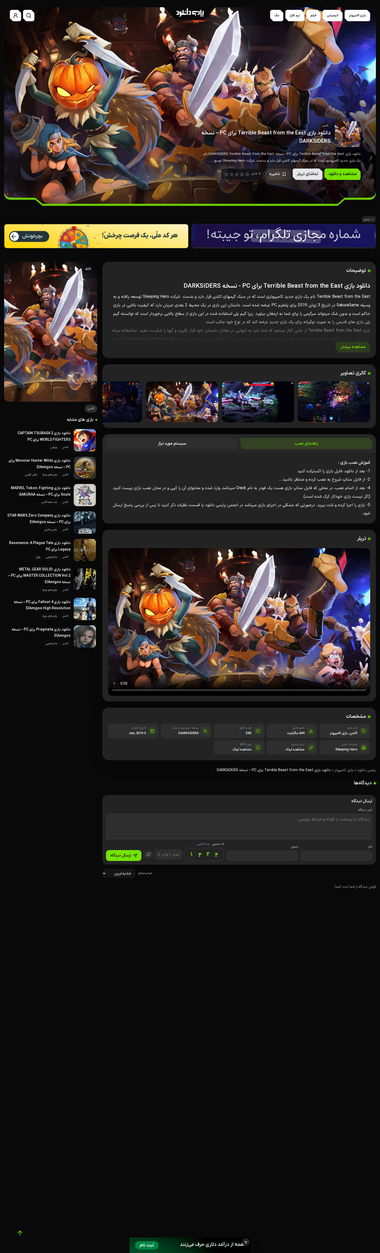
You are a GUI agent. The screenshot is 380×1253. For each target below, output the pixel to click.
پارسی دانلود (366, 770)
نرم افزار (295, 15)
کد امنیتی (210, 844)
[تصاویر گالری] (239, 402)
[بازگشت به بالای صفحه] (20, 1233)
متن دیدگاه (365, 810)
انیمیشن (332, 15)
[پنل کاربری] (15, 15)
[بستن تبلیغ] (245, 1242)
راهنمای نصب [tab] (306, 443)
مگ (276, 15)
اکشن (217, 297)
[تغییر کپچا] (148, 854)
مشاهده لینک (295, 749)
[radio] (226, 174)
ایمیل (294, 847)
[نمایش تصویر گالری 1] (334, 401)
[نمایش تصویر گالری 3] (182, 401)
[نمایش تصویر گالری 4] (106, 401)
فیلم (313, 15)
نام (370, 847)
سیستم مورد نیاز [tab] (172, 443)
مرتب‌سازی (145, 873)
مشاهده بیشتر (353, 347)
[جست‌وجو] (28, 15)
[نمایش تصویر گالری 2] (258, 401)
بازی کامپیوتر (357, 15)
